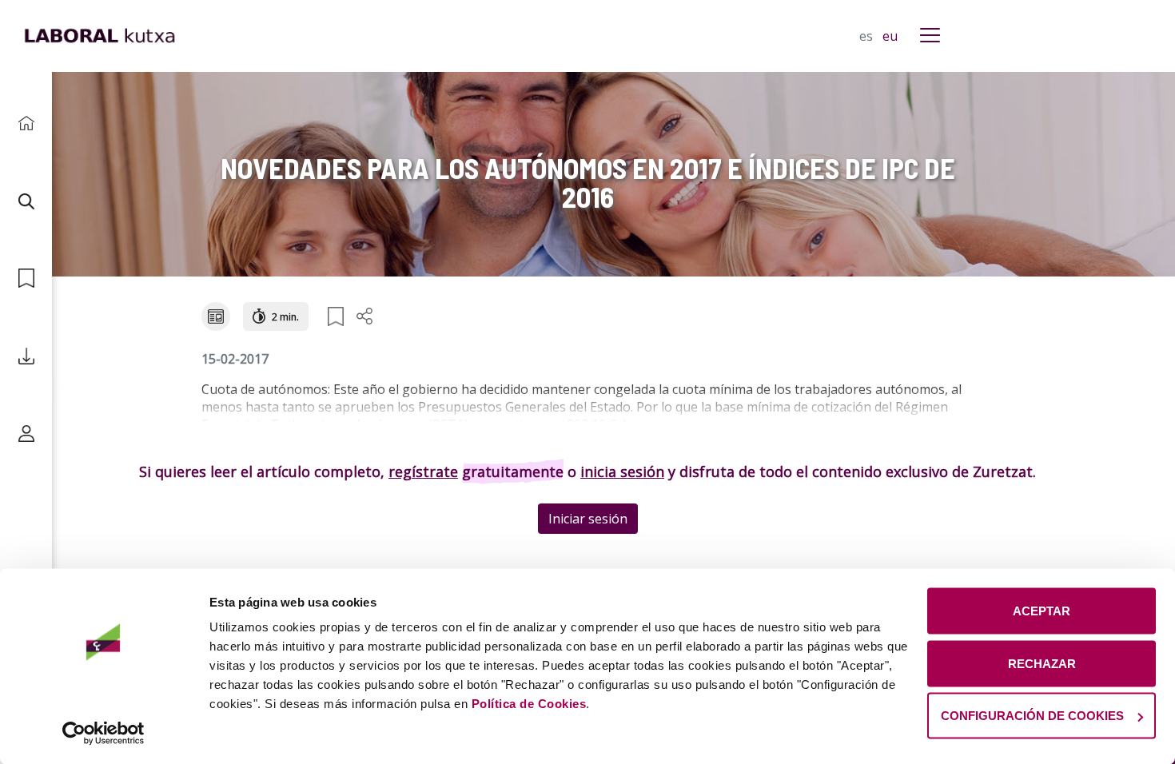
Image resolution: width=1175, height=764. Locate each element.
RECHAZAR (1042, 663)
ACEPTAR (1041, 611)
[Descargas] (26, 356)
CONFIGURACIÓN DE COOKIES (1032, 715)
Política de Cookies (529, 703)
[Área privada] (26, 434)
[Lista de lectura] (26, 278)
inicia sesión (622, 471)
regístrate (423, 471)
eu (890, 36)
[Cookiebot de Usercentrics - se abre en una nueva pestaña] (103, 733)
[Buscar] (26, 201)
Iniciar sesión (587, 518)
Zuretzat (1003, 471)
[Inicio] (26, 123)
